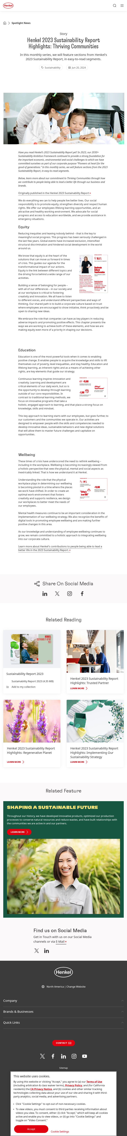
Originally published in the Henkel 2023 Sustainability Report (53, 193)
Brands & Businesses (18, 1011)
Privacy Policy (73, 1085)
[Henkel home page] (4, 23)
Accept (31, 1129)
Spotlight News (21, 23)
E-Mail (60, 941)
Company (10, 1001)
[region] (63, 1103)
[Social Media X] (36, 951)
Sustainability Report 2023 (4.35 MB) (33, 681)
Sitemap (63, 1067)
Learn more (18, 832)
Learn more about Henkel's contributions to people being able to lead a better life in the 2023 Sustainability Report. (60, 548)
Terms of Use (94, 1081)
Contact (61, 1043)
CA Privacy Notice (41, 1089)
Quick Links (11, 1022)
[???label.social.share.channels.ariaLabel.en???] (45, 594)
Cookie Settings (60, 1131)
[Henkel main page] (8, 5)
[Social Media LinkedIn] (46, 951)
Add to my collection (23, 687)
